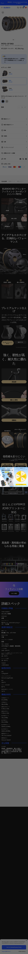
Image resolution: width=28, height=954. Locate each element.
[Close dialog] (27, 467)
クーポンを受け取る (21, 484)
